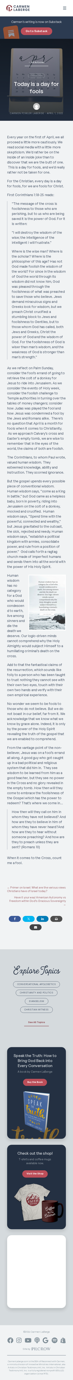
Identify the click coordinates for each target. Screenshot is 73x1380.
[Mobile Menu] (65, 8)
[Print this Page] (56, 919)
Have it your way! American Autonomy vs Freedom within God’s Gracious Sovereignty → (37, 901)
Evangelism (36, 1001)
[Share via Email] (36, 927)
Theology (36, 75)
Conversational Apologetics (36, 984)
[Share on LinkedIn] (42, 919)
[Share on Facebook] (15, 919)
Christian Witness (36, 1009)
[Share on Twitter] (29, 919)
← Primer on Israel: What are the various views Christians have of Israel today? (36, 889)
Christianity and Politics (36, 992)
